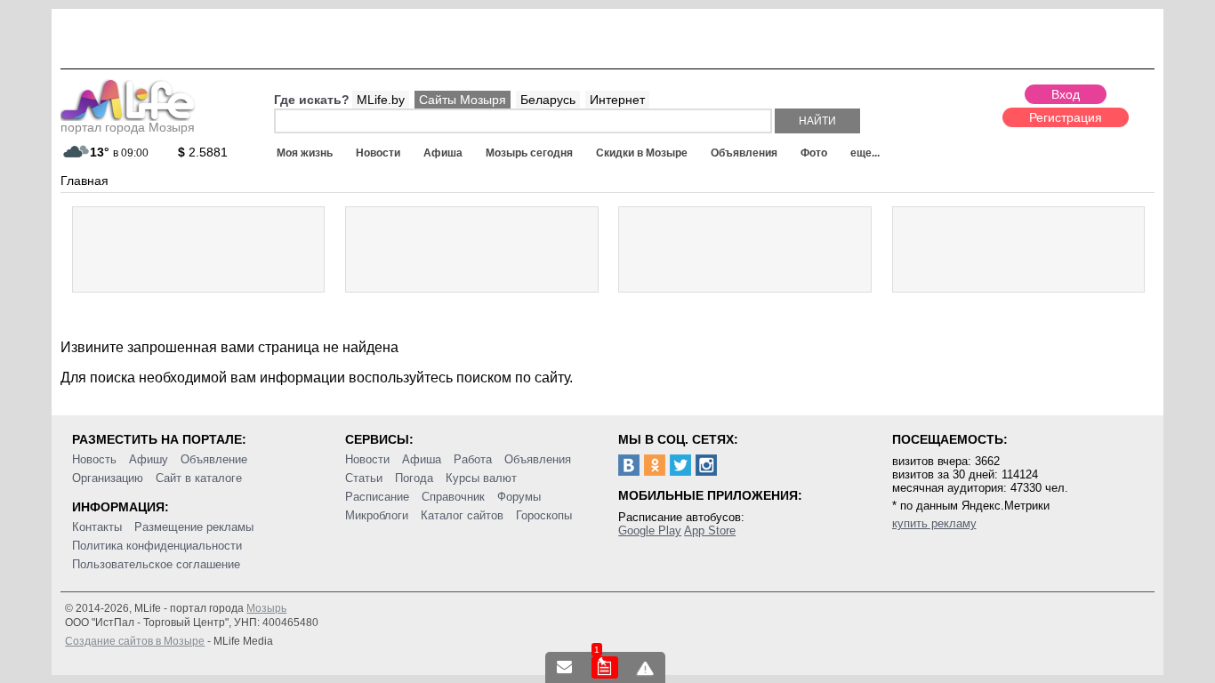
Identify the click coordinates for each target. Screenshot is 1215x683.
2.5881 (203, 152)
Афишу (148, 459)
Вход (1065, 94)
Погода (414, 478)
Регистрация (1065, 117)
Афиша (443, 153)
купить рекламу (934, 523)
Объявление (214, 459)
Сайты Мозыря (462, 99)
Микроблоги (376, 515)
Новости (378, 153)
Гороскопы (544, 515)
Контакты (97, 527)
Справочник (453, 496)
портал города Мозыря (127, 127)
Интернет (617, 99)
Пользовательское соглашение (156, 564)
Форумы (519, 496)
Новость (94, 459)
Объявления (744, 153)
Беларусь (547, 99)
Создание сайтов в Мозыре (135, 641)
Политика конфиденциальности (157, 545)
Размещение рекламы (193, 527)
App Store (710, 530)
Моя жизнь (305, 153)
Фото (814, 153)
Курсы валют (481, 478)
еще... (865, 153)
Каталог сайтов (462, 515)
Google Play (649, 530)
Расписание (377, 496)
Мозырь (266, 608)
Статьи (363, 478)
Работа (473, 459)
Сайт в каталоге (199, 478)
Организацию (107, 478)
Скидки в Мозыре (642, 153)
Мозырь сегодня (529, 153)
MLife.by (381, 99)
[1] (604, 667)
